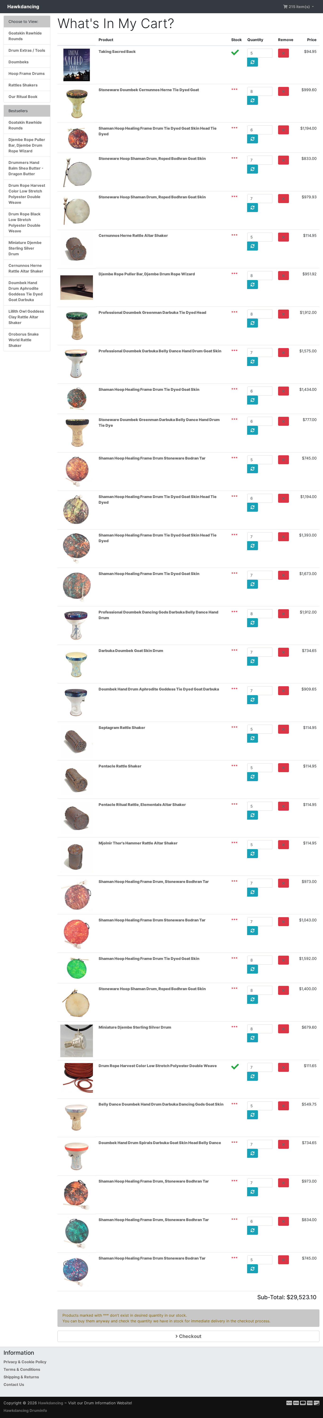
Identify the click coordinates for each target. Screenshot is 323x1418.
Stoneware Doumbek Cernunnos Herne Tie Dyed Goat (149, 89)
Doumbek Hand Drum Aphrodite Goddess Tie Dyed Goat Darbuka (159, 689)
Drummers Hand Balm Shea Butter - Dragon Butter (26, 168)
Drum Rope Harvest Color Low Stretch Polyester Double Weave (158, 1065)
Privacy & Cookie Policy (25, 1361)
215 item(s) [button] (299, 6)
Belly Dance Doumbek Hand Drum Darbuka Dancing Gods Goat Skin (161, 1104)
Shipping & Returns (21, 1377)
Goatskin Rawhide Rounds (25, 36)
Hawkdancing (23, 6)
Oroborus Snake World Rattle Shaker (24, 340)
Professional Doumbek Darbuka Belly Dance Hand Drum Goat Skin (160, 351)
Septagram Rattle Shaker (122, 727)
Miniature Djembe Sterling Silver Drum (135, 1027)
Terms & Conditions (22, 1369)
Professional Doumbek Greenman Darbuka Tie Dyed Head (152, 312)
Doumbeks (19, 62)
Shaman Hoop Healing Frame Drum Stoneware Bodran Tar (152, 458)
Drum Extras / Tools (27, 50)
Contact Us (14, 1384)
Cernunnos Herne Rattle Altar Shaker (133, 235)
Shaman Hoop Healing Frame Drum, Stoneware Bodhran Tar (154, 881)
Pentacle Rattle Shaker (120, 766)
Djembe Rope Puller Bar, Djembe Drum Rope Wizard (147, 274)
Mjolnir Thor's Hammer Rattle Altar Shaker (138, 843)
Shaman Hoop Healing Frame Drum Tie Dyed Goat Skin (149, 389)
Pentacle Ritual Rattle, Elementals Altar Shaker (142, 804)
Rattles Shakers (23, 85)
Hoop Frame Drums (27, 73)
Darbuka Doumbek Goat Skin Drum (131, 650)
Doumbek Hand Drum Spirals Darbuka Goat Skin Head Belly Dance (160, 1142)
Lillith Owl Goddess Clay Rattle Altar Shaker (26, 317)
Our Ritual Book (23, 96)
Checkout (189, 1336)
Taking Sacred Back (117, 51)
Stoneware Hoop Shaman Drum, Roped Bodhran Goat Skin (152, 158)
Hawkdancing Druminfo (25, 1410)
